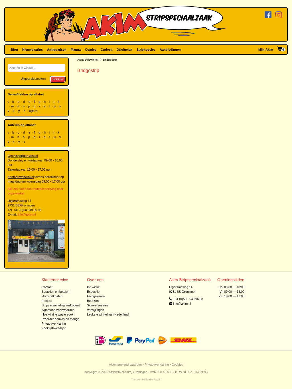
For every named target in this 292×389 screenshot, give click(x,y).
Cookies (177, 364)
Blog (14, 49)
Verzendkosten (52, 296)
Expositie (93, 291)
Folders (47, 300)
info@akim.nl (27, 214)
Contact (47, 287)
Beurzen (93, 300)
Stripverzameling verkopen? (61, 305)
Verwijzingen (95, 310)
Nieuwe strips (32, 49)
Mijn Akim (265, 49)
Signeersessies (97, 305)
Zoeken (57, 79)
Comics (90, 49)
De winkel (93, 287)
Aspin (157, 379)
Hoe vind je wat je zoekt (58, 314)
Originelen (124, 49)
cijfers (33, 110)
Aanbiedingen (170, 49)
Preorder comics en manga (60, 319)
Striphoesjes (146, 49)
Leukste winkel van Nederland (108, 314)
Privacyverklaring (54, 323)
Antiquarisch (56, 49)
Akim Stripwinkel (87, 59)
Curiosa (106, 49)
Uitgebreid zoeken (33, 78)
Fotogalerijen (96, 296)
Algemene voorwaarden (58, 310)
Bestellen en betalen (55, 291)
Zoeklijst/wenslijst (54, 328)
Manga (76, 49)
